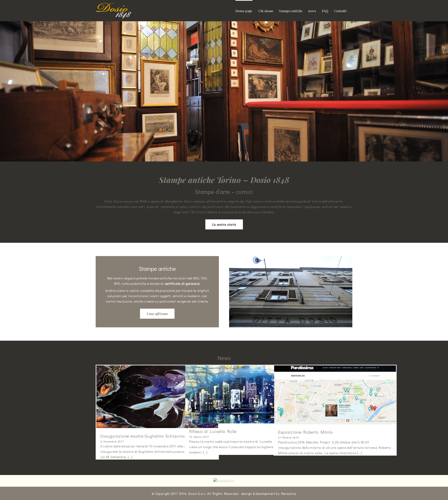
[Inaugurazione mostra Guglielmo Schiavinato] (157, 396)
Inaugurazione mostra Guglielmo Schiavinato (144, 436)
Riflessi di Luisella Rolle (213, 431)
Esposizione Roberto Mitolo (305, 432)
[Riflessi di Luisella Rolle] (246, 394)
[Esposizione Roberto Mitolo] (335, 394)
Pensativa (288, 493)
